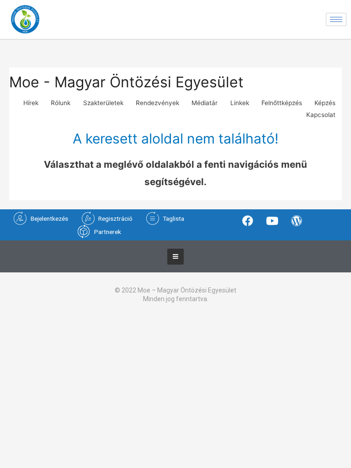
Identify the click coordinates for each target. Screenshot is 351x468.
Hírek (30, 102)
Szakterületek (103, 102)
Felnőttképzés (281, 102)
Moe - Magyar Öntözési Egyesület (126, 82)
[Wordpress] (296, 220)
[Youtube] (272, 220)
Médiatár (204, 102)
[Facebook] (247, 220)
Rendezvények (157, 102)
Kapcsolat (320, 114)
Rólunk (60, 102)
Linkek (239, 102)
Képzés (324, 102)
